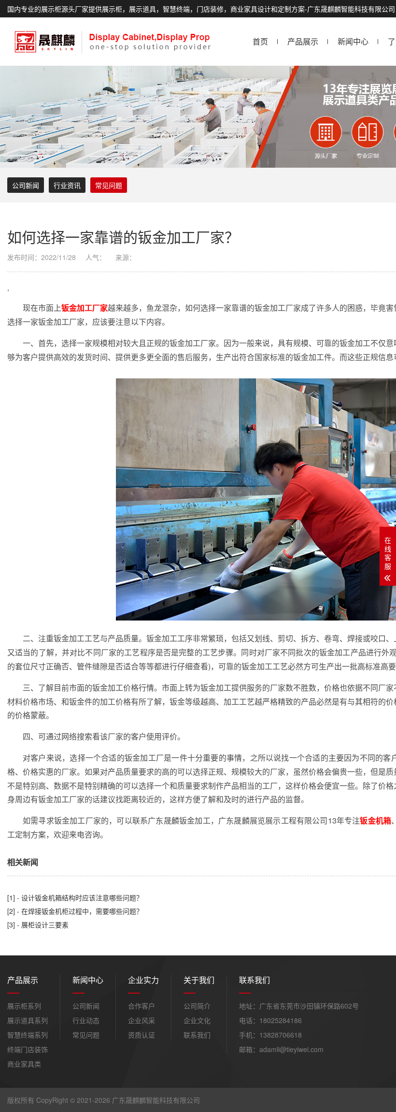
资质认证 (141, 1035)
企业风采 (141, 1020)
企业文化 (197, 1020)
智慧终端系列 (27, 1035)
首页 (260, 41)
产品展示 (302, 41)
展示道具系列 (27, 1020)
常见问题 (108, 185)
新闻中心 (353, 41)
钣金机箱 (375, 820)
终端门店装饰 (27, 1049)
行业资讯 (67, 185)
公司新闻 (25, 185)
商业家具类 (24, 1064)
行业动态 (85, 1020)
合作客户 (141, 1006)
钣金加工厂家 (84, 307)
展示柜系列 (24, 1006)
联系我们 (197, 1035)
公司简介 (197, 1006)
